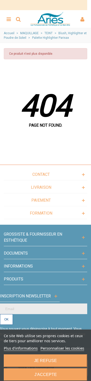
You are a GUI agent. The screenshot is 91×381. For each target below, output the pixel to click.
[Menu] (8, 19)
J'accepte (45, 374)
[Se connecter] (82, 19)
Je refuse (45, 360)
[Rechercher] (18, 19)
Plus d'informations (21, 348)
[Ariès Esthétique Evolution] (50, 19)
